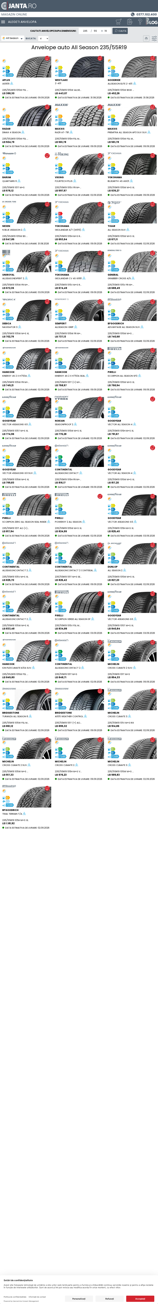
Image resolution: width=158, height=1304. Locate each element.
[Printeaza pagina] (146, 38)
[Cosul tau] (118, 22)
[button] (129, 22)
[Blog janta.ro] (152, 22)
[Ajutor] (140, 22)
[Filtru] (154, 38)
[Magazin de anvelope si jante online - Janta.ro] (79, 6)
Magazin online (14, 14)
